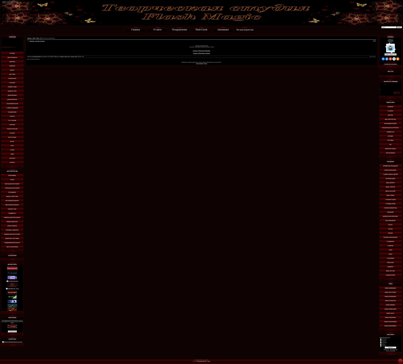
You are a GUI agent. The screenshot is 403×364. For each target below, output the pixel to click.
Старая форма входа (390, 63)
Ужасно (384, 345)
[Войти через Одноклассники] (397, 58)
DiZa (56, 56)
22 (41, 38)
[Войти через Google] (394, 59)
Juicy (69, 56)
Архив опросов (393, 349)
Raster (65, 56)
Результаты (386, 349)
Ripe (76, 56)
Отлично (384, 339)
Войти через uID (390, 54)
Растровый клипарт (36, 56)
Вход (205, 63)
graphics (62, 56)
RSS (17, 2)
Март (37, 38)
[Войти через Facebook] (386, 58)
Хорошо (384, 340)
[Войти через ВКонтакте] (383, 58)
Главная (29, 38)
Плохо (383, 344)
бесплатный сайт (201, 361)
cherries (72, 56)
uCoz (209, 361)
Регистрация (199, 63)
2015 (34, 38)
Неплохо (384, 342)
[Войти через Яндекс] (390, 58)
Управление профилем (390, 64)
